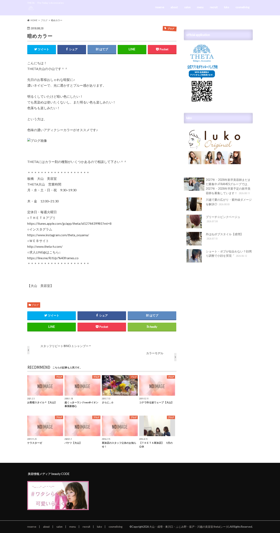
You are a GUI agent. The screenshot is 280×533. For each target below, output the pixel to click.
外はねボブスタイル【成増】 (224, 236)
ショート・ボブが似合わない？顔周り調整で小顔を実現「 (229, 254)
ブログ (35, 304)
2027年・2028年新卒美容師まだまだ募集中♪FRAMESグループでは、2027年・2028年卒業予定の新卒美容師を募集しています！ (228, 186)
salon (187, 7)
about (174, 7)
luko (226, 7)
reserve (159, 7)
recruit (214, 7)
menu (200, 7)
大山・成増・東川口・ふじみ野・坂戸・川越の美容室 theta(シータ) (189, 526)
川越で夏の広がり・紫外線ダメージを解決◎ (229, 202)
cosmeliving (242, 7)
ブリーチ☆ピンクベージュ (223, 219)
